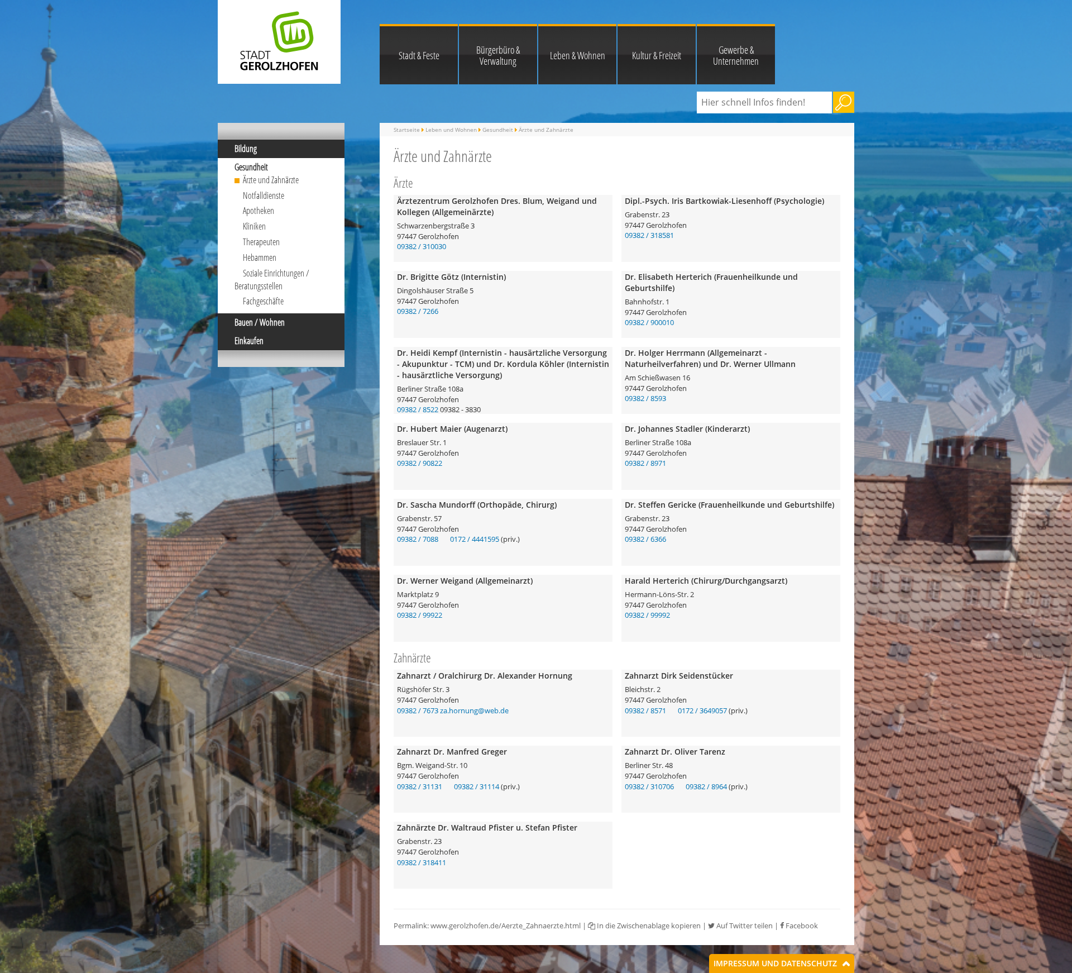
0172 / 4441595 (474, 539)
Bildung (245, 148)
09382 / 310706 (649, 786)
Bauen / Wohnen (259, 322)
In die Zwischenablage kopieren (648, 925)
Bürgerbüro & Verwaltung (498, 55)
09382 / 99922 (419, 615)
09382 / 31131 (419, 786)
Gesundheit (251, 167)
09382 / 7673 (417, 710)
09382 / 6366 (645, 539)
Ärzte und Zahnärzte (271, 180)
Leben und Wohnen (451, 129)
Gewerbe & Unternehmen (736, 55)
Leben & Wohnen (577, 55)
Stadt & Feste (419, 55)
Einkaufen (249, 341)
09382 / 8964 (706, 786)
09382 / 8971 (645, 463)
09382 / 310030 (421, 246)
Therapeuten (261, 242)
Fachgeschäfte (263, 301)
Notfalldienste (263, 195)
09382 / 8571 (645, 710)
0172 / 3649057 (702, 710)
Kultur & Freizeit (656, 55)
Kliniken (254, 226)
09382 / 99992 (647, 615)
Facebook (801, 925)
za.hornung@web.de (474, 710)
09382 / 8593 (645, 398)
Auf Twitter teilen (744, 925)
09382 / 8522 (417, 409)
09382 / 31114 (476, 786)
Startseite (407, 129)
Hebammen (259, 257)
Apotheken (258, 210)
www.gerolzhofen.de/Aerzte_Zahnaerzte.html (505, 925)
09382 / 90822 (419, 463)
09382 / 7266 (417, 311)
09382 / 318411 (421, 862)
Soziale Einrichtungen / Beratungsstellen (271, 279)
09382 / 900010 (649, 322)
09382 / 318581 (649, 235)
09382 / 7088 (417, 539)
